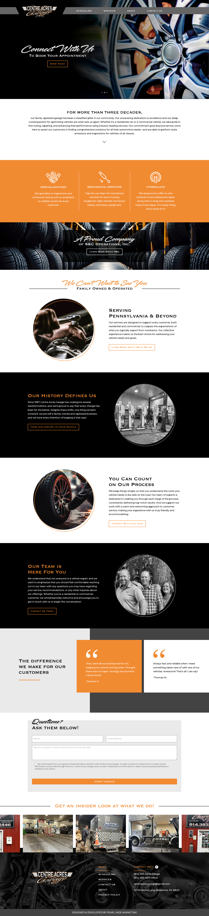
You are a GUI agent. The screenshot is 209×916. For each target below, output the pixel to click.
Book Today (57, 64)
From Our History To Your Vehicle (53, 427)
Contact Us (154, 11)
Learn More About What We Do (132, 347)
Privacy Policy (109, 895)
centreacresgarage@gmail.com (152, 884)
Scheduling (84, 11)
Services (109, 11)
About (131, 11)
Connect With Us (57, 49)
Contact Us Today (42, 611)
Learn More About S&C (104, 252)
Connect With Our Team (127, 524)
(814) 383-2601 (142, 877)
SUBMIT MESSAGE (104, 781)
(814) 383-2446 (142, 874)
